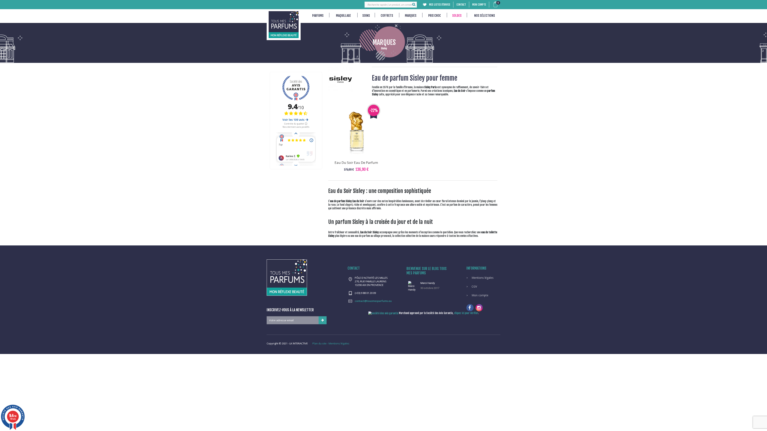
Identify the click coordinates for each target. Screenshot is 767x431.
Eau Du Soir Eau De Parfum (356, 162)
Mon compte (479, 4)
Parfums (318, 15)
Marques (410, 15)
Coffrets (387, 15)
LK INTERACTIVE (298, 343)
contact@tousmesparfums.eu (373, 301)
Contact (461, 4)
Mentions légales (482, 278)
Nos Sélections (484, 15)
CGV (474, 286)
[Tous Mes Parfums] (284, 24)
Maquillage (343, 15)
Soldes (457, 15)
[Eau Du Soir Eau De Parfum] (356, 133)
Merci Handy (427, 283)
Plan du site (319, 343)
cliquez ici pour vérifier (466, 313)
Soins (366, 15)
